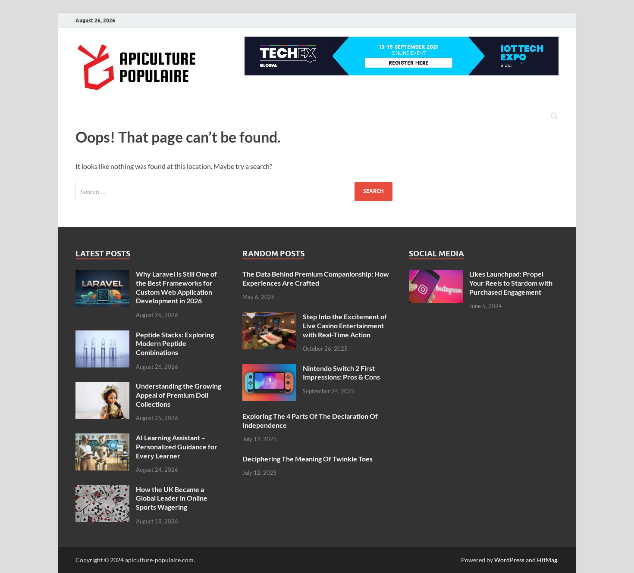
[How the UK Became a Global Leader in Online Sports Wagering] (102, 490)
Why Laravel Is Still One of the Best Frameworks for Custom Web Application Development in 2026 (176, 287)
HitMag (547, 560)
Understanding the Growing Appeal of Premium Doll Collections (178, 395)
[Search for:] (233, 191)
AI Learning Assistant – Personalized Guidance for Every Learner (176, 446)
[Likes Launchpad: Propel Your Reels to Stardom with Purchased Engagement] (436, 275)
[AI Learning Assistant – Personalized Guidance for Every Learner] (102, 438)
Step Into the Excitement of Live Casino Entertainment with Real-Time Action (345, 325)
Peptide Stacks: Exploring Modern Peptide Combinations (175, 343)
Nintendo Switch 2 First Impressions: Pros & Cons (341, 372)
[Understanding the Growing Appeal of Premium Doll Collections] (102, 387)
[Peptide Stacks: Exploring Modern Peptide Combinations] (102, 335)
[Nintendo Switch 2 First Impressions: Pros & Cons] (269, 369)
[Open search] (554, 116)
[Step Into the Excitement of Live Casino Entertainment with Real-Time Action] (269, 317)
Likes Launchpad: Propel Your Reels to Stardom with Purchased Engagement (510, 283)
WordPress (509, 560)
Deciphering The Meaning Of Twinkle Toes (307, 459)
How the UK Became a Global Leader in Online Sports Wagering (171, 498)
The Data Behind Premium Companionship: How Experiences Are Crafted (315, 278)
